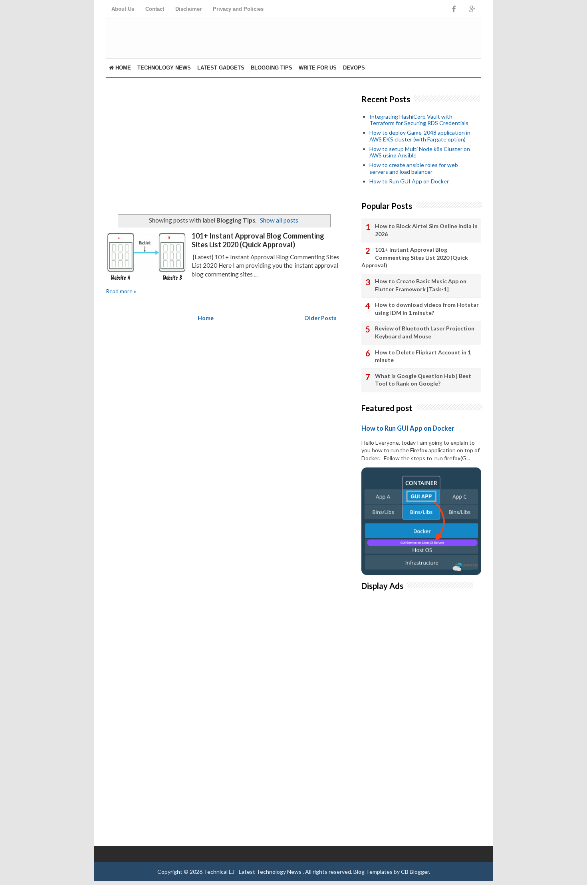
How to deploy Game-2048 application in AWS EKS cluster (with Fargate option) (419, 136)
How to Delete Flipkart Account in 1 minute (423, 356)
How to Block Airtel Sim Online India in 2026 (426, 230)
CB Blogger (415, 871)
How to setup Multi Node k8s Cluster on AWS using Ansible (419, 152)
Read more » (121, 291)
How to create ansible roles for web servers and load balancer (413, 168)
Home (122, 68)
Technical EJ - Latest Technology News (253, 871)
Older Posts (320, 317)
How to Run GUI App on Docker (409, 181)
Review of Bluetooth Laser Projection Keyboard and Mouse (424, 332)
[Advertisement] (223, 146)
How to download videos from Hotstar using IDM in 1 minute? (427, 308)
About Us (122, 9)
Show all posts (279, 220)
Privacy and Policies (238, 9)
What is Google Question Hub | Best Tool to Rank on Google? (423, 379)
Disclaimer (188, 9)
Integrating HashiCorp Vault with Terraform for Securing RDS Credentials (418, 120)
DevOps (354, 68)
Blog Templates (373, 871)
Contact (154, 9)
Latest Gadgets (220, 68)
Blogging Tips (271, 68)
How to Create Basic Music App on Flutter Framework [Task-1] (420, 285)
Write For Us (318, 68)
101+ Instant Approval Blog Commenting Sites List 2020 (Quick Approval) (258, 240)
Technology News (164, 68)
